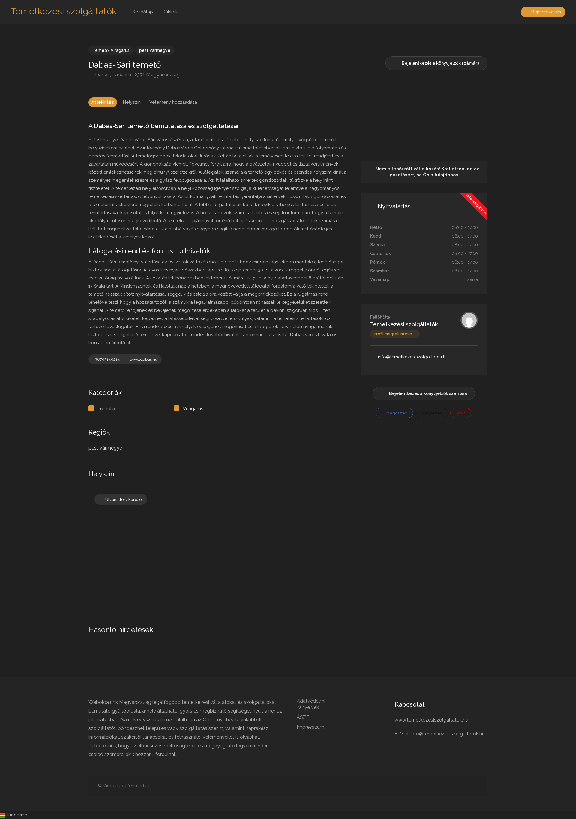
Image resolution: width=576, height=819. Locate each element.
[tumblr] (435, 786)
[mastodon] (415, 786)
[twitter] (474, 786)
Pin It (461, 413)
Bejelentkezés (545, 12)
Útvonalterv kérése (123, 499)
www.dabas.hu (144, 359)
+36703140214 (107, 359)
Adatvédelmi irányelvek (311, 704)
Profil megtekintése (393, 334)
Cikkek (171, 12)
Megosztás (396, 413)
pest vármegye (154, 50)
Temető (101, 50)
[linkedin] (425, 786)
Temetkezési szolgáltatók (63, 11)
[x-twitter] (465, 786)
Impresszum (310, 727)
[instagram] (445, 786)
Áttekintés (103, 102)
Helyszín (132, 102)
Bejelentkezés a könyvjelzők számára (428, 393)
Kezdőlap (143, 12)
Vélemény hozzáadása (173, 102)
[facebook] (455, 786)
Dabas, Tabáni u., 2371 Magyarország (137, 75)
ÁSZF (303, 717)
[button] (288, 815)
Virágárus (120, 50)
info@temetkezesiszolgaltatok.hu (413, 357)
